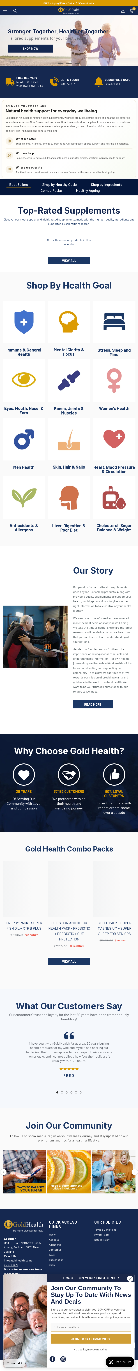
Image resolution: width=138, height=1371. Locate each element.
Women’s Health (114, 408)
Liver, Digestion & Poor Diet (69, 527)
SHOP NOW (30, 49)
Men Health (23, 467)
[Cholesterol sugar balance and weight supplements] (114, 497)
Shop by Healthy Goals (59, 184)
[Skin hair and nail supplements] (69, 439)
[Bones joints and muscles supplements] (69, 380)
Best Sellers (18, 184)
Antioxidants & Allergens (24, 527)
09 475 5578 (11, 1264)
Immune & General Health (23, 352)
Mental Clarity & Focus (69, 352)
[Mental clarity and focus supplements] (69, 322)
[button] (3, 1172)
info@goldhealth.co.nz (18, 1260)
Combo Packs (51, 190)
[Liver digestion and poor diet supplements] (69, 497)
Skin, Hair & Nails (69, 467)
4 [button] (71, 1092)
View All (69, 261)
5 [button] (76, 1092)
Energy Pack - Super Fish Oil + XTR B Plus (24, 925)
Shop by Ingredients (106, 184)
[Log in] (123, 11)
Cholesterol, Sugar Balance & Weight (114, 527)
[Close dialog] (130, 1279)
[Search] (15, 11)
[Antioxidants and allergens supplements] (24, 497)
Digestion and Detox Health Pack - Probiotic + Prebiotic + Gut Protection (69, 931)
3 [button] (77, 63)
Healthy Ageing (88, 190)
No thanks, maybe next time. (90, 1349)
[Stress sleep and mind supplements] (114, 322)
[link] (25, 81)
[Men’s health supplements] (24, 439)
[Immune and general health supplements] (24, 322)
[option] (69, 40)
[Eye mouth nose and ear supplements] (24, 380)
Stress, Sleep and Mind (114, 352)
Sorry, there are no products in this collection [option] (69, 242)
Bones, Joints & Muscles (69, 410)
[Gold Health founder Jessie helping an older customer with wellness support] (35, 637)
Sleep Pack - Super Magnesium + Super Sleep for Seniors (114, 928)
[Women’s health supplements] (114, 380)
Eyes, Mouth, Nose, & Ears (23, 410)
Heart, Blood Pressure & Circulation (114, 469)
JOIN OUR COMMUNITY (91, 1339)
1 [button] (60, 63)
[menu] (5, 10)
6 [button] (81, 1092)
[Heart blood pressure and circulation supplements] (114, 439)
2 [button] (69, 63)
